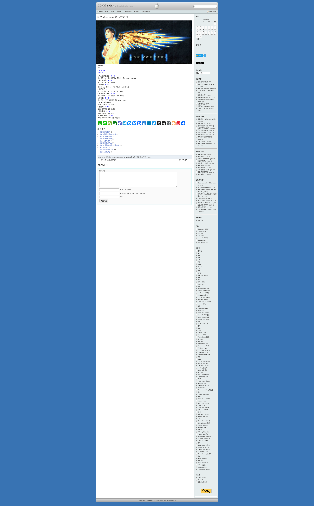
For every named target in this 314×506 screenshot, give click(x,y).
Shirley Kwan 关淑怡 (204, 423)
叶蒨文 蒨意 (201, 141)
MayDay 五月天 (202, 368)
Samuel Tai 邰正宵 (203, 447)
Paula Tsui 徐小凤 (203, 462)
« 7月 (197, 39)
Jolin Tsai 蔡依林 (203, 410)
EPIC (199, 379)
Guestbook (146, 11)
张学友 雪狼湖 (202, 207)
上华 (199, 321)
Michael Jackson (203, 401)
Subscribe (212, 11)
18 (203, 31)
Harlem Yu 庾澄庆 (203, 434)
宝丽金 (200, 251)
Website (123, 197)
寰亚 (199, 392)
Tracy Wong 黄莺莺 (204, 381)
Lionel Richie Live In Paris (205, 108)
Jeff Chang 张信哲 (203, 385)
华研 (199, 306)
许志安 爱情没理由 (106, 143)
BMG (199, 273)
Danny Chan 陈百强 (204, 421)
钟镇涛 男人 (201, 154)
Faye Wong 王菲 (203, 376)
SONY (200, 264)
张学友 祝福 (201, 167)
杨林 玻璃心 (201, 104)
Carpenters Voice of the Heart (207, 183)
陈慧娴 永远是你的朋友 (205, 137)
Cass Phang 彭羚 (203, 451)
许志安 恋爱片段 (105, 152)
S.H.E (199, 412)
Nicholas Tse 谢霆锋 (204, 438)
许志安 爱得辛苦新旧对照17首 (109, 145)
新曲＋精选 (201, 282)
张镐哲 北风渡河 (203, 82)
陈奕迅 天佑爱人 (203, 132)
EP (199, 233)
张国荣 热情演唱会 (203, 187)
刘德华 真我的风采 (203, 128)
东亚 (199, 286)
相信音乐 (200, 341)
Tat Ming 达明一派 (203, 432)
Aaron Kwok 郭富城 (203, 315)
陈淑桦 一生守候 (203, 163)
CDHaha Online (103, 11)
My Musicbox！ (202, 477)
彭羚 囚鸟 (201, 165)
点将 (199, 357)
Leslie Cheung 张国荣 (204, 301)
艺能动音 (200, 460)
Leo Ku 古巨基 (202, 332)
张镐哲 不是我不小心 (204, 97)
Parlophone (201, 387)
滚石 (199, 255)
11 (203, 29)
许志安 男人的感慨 (106, 139)
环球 (199, 257)
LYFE (199, 359)
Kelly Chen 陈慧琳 (203, 312)
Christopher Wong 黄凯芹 (205, 390)
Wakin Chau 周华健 (203, 337)
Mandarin (200, 238)
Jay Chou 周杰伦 (203, 425)
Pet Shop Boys (202, 348)
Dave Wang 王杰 (203, 352)
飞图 (199, 418)
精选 (199, 328)
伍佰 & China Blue (203, 414)
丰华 (199, 326)
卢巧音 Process (186, 160)
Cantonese (114, 157)
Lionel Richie (201, 405)
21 (212, 31)
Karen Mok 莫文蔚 (203, 407)
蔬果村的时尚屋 (202, 482)
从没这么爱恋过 (137, 157)
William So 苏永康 (203, 343)
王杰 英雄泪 (201, 174)
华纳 (199, 253)
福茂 (199, 279)
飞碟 (199, 268)
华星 (144, 157)
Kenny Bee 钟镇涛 (203, 403)
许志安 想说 (103, 147)
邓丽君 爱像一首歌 (203, 170)
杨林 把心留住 (202, 95)
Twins (199, 330)
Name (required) (125, 190)
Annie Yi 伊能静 (202, 458)
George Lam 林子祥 (204, 319)
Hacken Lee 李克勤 (203, 293)
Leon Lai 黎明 (202, 304)
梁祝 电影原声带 (203, 205)
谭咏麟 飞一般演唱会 (204, 203)
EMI (199, 260)
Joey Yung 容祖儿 (203, 308)
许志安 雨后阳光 (105, 132)
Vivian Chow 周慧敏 (204, 399)
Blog (112, 11)
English (200, 231)
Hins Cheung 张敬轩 (204, 350)
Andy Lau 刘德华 (203, 295)
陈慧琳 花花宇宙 (203, 134)
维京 (199, 443)
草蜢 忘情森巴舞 (203, 172)
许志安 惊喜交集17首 (106, 150)
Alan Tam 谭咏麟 (203, 275)
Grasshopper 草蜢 (203, 346)
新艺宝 (200, 266)
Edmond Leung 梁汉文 (204, 454)
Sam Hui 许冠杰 (202, 370)
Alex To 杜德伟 (202, 335)
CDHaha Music (107, 5)
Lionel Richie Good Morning (206, 90)
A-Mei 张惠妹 (202, 465)
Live (199, 235)
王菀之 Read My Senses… (206, 143)
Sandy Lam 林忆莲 (203, 317)
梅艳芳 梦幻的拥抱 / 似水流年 (207, 119)
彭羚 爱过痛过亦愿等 (110, 160)
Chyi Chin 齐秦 (202, 467)
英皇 (199, 262)
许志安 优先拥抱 (203, 130)
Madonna (200, 284)
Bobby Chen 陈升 (203, 363)
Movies (136, 11)
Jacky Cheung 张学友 (204, 290)
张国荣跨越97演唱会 (204, 200)
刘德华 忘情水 (202, 161)
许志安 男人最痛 (105, 141)
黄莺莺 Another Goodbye (205, 88)
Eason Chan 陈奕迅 (204, 297)
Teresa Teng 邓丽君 (204, 449)
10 (200, 29)
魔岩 (199, 396)
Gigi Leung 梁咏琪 (203, 365)
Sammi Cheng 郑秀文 (204, 288)
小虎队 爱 (201, 156)
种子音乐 (200, 372)
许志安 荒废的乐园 (106, 136)
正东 (199, 277)
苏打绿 (200, 429)
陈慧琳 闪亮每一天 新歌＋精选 (207, 209)
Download (128, 11)
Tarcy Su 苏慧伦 (203, 440)
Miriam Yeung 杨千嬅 (204, 354)
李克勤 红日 (201, 123)
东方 (199, 456)
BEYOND (200, 310)
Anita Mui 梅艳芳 (203, 383)
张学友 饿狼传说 (203, 126)
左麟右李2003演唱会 (204, 198)
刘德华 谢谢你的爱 (203, 159)
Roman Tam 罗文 (203, 416)
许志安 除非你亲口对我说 (108, 134)
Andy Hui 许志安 (127, 157)
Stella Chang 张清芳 (204, 445)
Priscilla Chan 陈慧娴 (204, 361)
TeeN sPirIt (201, 480)
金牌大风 (200, 339)
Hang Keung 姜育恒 (204, 469)
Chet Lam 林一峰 (203, 324)
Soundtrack (201, 242)
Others (200, 240)
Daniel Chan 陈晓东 (203, 394)
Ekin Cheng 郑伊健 (203, 374)
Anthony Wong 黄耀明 (204, 436)
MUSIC (119, 11)
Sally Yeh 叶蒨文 (203, 427)
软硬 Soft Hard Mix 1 (204, 106)
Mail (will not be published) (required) (132, 193)
